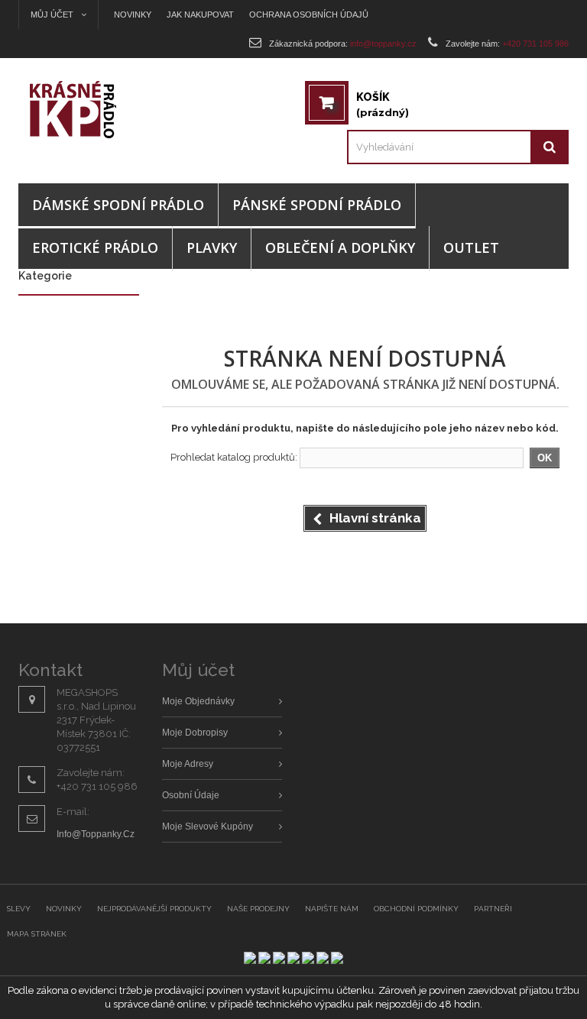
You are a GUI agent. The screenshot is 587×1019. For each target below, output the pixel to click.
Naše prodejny (258, 908)
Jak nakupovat (200, 14)
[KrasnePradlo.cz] (87, 109)
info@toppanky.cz (96, 834)
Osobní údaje (190, 795)
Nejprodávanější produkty (154, 908)
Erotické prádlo (95, 247)
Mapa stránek (36, 934)
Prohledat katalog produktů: (233, 457)
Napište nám (331, 908)
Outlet (471, 247)
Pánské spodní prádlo (316, 205)
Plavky (211, 247)
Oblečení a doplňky (340, 247)
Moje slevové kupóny (207, 826)
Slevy (19, 908)
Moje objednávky (198, 701)
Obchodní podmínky (416, 908)
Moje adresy (187, 764)
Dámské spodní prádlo (118, 205)
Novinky (132, 14)
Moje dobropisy (195, 732)
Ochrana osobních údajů (308, 14)
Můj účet (198, 669)
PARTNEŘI (493, 908)
